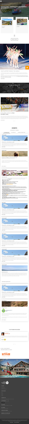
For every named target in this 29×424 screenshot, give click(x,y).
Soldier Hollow (5, 18)
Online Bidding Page (9, 184)
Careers (2, 393)
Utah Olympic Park (20, 18)
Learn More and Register (6, 281)
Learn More (3, 10)
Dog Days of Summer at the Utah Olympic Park (9, 157)
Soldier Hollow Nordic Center (21, 132)
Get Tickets (4, 166)
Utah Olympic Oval (13, 132)
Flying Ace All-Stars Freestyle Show (8, 209)
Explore (3, 27)
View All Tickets (14, 39)
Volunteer (2, 395)
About (2, 392)
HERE (7, 194)
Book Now (3, 214)
